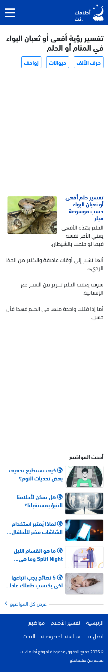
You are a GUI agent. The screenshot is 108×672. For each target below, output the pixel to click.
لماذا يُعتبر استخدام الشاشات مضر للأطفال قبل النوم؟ (37, 527)
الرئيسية (95, 622)
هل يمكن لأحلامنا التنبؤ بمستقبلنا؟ (39, 500)
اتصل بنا (95, 635)
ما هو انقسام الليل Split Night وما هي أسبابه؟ (38, 554)
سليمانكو (78, 660)
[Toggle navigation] (10, 12)
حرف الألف (88, 62)
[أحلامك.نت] (89, 12)
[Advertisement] (54, 132)
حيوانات (57, 62)
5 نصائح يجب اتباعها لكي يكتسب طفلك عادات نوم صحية (34, 581)
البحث (28, 635)
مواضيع (36, 622)
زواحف (31, 62)
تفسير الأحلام (65, 622)
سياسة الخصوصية (60, 635)
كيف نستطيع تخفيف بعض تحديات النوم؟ (36, 474)
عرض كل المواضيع (27, 603)
